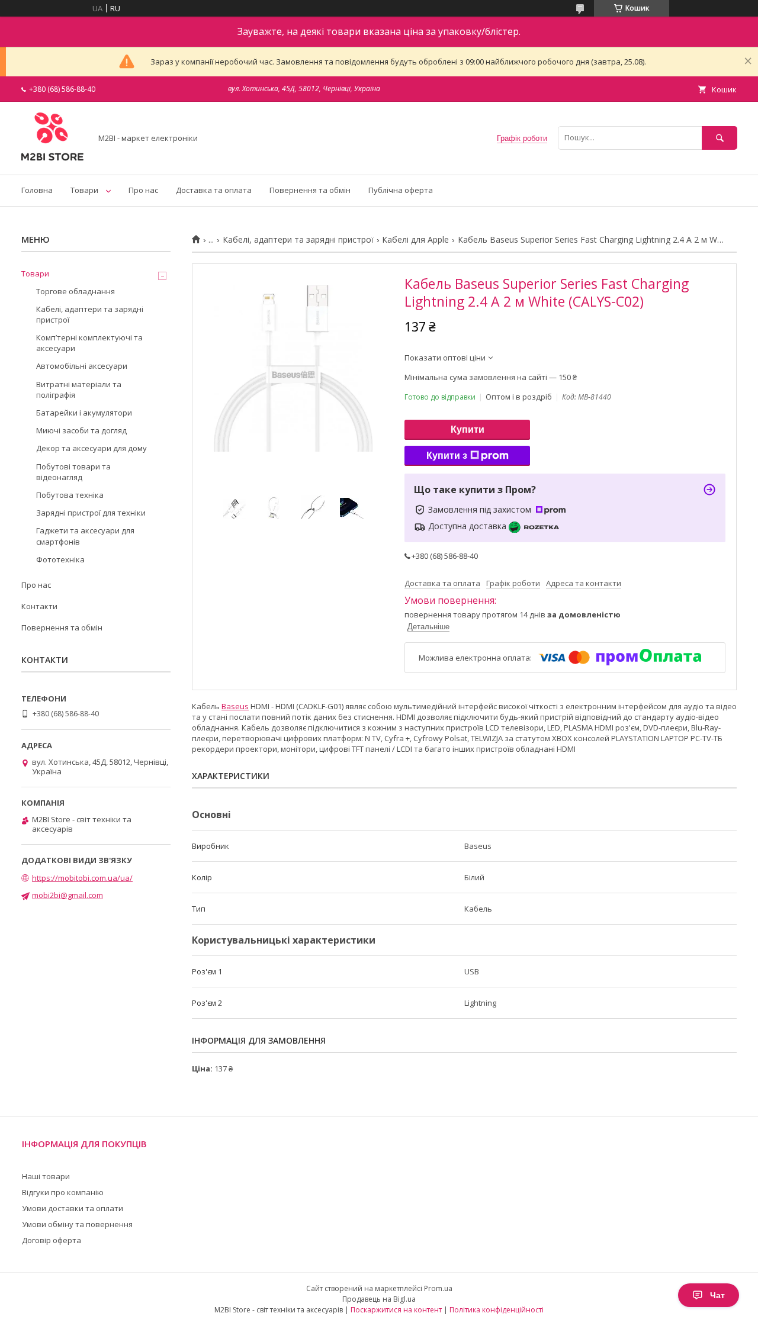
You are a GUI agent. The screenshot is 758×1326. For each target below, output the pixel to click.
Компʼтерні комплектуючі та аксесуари (89, 342)
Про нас (143, 190)
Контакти (39, 606)
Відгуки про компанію (63, 1192)
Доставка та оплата (214, 190)
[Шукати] (719, 137)
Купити (467, 429)
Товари (84, 190)
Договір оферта (51, 1240)
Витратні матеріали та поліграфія (78, 389)
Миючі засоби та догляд (81, 430)
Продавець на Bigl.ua (379, 1299)
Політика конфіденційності (496, 1310)
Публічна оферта (400, 190)
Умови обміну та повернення (77, 1224)
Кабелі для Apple (415, 239)
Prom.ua (438, 1288)
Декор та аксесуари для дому (91, 448)
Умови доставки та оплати (72, 1208)
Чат (717, 1295)
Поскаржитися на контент (396, 1310)
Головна (37, 190)
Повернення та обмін (310, 190)
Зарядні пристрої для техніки (91, 512)
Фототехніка (60, 559)
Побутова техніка (70, 495)
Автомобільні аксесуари (81, 366)
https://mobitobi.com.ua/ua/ (82, 878)
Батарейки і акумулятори (84, 412)
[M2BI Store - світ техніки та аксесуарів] (53, 159)
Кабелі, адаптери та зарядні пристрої (298, 239)
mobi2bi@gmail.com (67, 895)
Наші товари (46, 1176)
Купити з (446, 455)
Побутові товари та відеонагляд (73, 471)
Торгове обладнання (75, 291)
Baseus (235, 706)
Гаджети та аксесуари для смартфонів (85, 535)
